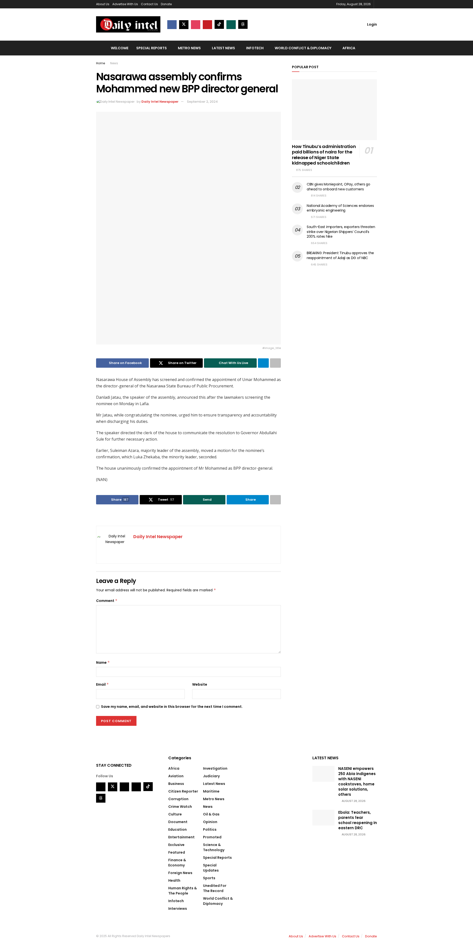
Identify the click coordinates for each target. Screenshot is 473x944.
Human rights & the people (182, 891)
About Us (102, 4)
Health (174, 880)
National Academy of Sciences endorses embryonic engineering (340, 208)
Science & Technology (213, 847)
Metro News (189, 48)
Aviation (176, 776)
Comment (107, 600)
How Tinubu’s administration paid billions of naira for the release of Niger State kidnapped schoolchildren (324, 154)
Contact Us (149, 4)
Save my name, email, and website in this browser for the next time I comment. (172, 706)
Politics (210, 829)
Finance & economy (177, 863)
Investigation (215, 768)
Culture (175, 814)
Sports (209, 878)
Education (177, 829)
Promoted (212, 837)
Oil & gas (211, 814)
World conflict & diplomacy (303, 48)
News (114, 63)
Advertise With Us (125, 4)
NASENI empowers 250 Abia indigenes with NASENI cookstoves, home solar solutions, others (357, 781)
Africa (348, 48)
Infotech (255, 48)
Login (371, 24)
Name (103, 662)
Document (177, 821)
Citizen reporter (183, 791)
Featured (176, 852)
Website (199, 684)
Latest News (223, 48)
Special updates (211, 868)
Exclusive (176, 844)
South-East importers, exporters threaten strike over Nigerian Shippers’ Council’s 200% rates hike (341, 231)
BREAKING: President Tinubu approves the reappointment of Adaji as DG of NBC (340, 255)
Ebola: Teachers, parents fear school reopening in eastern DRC (357, 820)
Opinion (210, 821)
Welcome (119, 48)
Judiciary (211, 776)
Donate (166, 4)
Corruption (178, 798)
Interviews (177, 908)
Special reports (151, 48)
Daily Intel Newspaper (160, 101)
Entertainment (181, 837)
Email (102, 684)
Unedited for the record (214, 888)
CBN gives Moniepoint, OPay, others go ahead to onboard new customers (338, 187)
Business (176, 783)
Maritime (211, 791)
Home (100, 63)
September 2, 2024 (202, 101)
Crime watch (180, 806)
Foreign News (180, 872)
